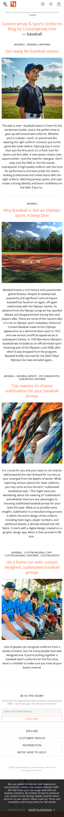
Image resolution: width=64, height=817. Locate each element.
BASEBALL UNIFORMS (38, 44)
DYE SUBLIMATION (49, 376)
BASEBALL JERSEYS (27, 376)
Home (7, 12)
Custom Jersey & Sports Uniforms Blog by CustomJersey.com (35, 12)
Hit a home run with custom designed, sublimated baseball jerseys (32, 567)
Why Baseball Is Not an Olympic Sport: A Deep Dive (32, 213)
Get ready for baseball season (32, 51)
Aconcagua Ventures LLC (32, 770)
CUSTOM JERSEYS (49, 555)
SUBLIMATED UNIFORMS (32, 379)
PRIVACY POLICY (16, 809)
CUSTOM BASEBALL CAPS (38, 552)
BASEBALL (19, 44)
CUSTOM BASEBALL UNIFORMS (21, 555)
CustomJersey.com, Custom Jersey (29, 767)
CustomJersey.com (13, 4)
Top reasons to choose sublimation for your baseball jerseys (32, 390)
